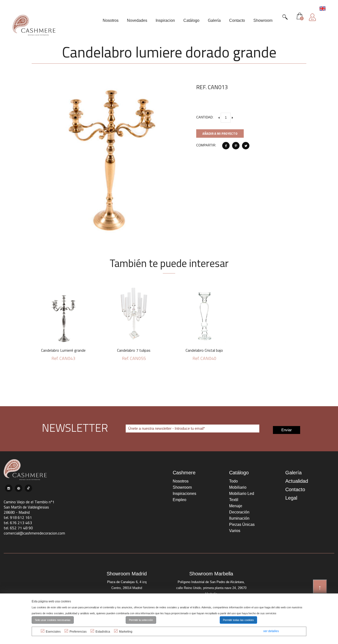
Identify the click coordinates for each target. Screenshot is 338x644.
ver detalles (271, 631)
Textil (233, 500)
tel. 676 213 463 (18, 523)
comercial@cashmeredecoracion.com (34, 533)
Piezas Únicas (242, 524)
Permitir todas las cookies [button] (238, 619)
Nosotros (181, 481)
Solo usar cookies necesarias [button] (53, 619)
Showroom (182, 487)
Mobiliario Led (241, 493)
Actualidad (296, 481)
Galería (293, 472)
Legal (291, 498)
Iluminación (239, 518)
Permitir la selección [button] (141, 619)
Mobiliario (237, 487)
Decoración (239, 512)
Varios (234, 531)
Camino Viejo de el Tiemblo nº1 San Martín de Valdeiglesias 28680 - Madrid (29, 507)
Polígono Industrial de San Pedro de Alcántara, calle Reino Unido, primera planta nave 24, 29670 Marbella (211, 588)
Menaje (235, 506)
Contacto (295, 489)
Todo (233, 481)
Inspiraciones (184, 493)
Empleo (179, 500)
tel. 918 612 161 (18, 517)
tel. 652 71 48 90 (18, 528)
